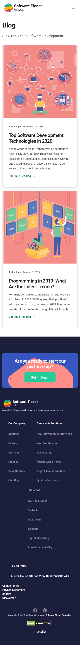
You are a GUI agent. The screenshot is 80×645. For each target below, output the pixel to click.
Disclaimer (9, 597)
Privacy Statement (13, 589)
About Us (13, 433)
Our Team (14, 452)
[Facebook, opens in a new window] (35, 610)
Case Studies (16, 471)
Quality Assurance (48, 480)
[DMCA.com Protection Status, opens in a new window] (39, 623)
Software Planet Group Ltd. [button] (59, 615)
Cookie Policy (10, 585)
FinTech (33, 510)
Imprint (6, 593)
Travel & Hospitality (40, 547)
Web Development (48, 443)
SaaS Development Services (54, 433)
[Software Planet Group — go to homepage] (23, 8)
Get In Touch (40, 377)
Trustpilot (40, 631)
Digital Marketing (38, 538)
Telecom (33, 528)
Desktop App (44, 452)
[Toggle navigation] (74, 8)
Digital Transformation (51, 471)
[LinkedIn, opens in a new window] (45, 610)
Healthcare (35, 519)
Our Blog (13, 480)
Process (13, 461)
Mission (13, 443)
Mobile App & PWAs (49, 461)
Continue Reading (20, 176)
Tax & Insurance (37, 500)
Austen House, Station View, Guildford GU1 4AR (40, 576)
